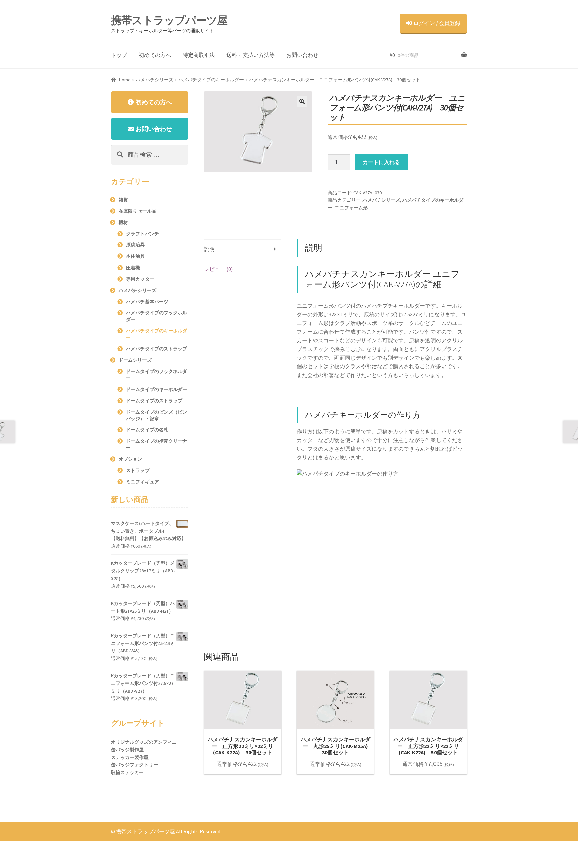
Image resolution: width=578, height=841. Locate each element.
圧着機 (133, 268)
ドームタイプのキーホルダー (156, 389)
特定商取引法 (199, 54)
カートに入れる (381, 162)
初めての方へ (155, 54)
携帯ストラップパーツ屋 (169, 20)
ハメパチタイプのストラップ (156, 349)
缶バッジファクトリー (134, 765)
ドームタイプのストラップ (154, 401)
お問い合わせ (302, 54)
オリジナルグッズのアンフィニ (144, 742)
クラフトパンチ (142, 234)
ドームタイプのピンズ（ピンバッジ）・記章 (156, 415)
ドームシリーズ (135, 360)
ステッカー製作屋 (130, 757)
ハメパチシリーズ (154, 80)
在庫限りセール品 (137, 211)
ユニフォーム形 (351, 208)
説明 (209, 249)
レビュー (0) (218, 269)
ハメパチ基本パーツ (147, 302)
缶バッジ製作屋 (127, 750)
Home (125, 80)
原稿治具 (135, 245)
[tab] (242, 249)
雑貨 (123, 200)
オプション (130, 459)
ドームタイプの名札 (147, 430)
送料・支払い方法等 (250, 54)
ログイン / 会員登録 (436, 23)
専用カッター (140, 279)
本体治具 (135, 256)
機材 (123, 222)
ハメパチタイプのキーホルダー (211, 80)
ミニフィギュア (142, 482)
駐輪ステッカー (127, 772)
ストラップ (138, 470)
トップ (119, 54)
